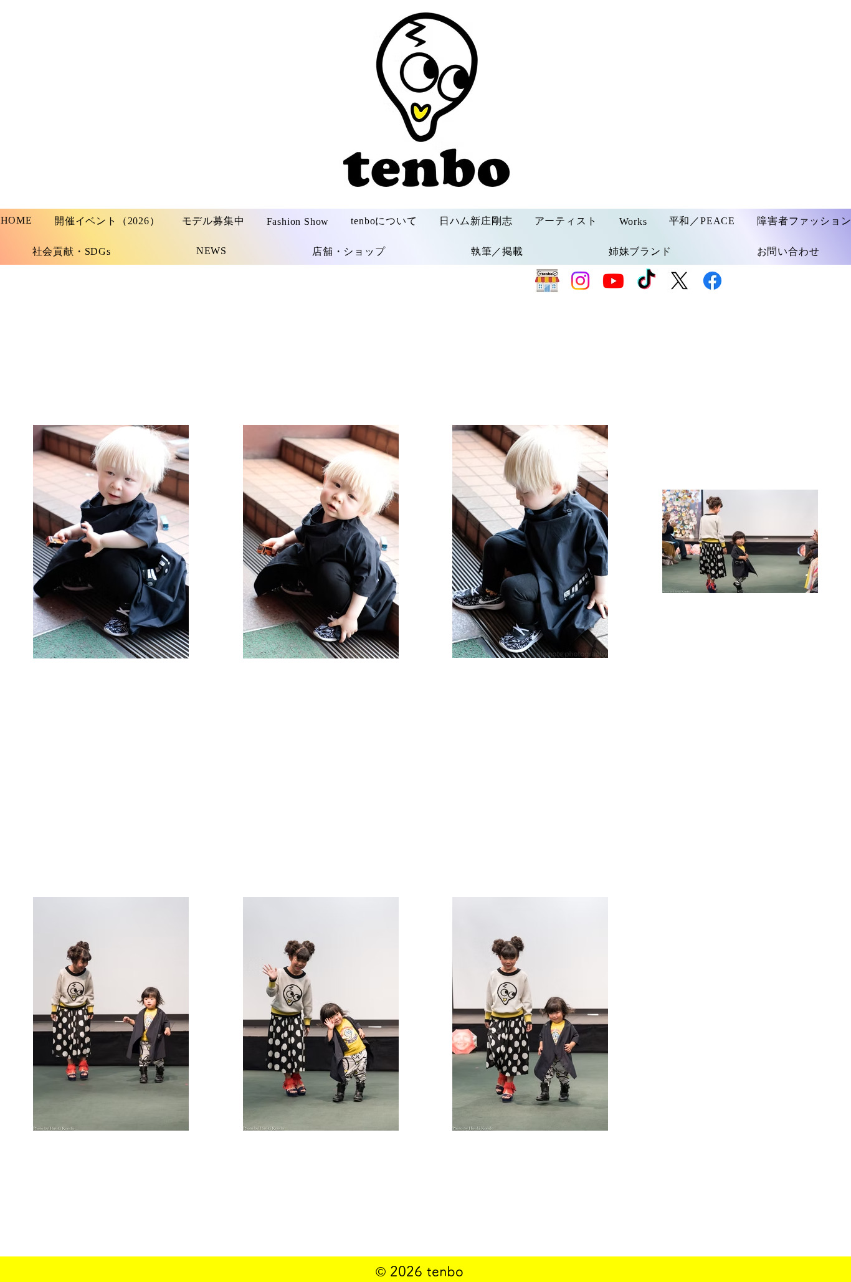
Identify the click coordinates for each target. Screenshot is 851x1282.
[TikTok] (646, 280)
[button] (213, 221)
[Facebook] (712, 280)
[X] (679, 280)
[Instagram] (580, 280)
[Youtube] (613, 280)
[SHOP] (547, 280)
